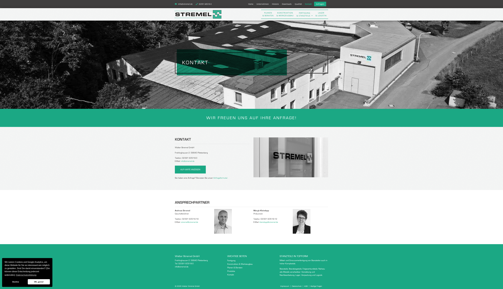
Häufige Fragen (316, 286)
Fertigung (231, 260)
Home (250, 4)
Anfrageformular (220, 178)
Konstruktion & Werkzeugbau (240, 264)
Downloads (287, 4)
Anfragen (320, 4)
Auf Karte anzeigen (190, 169)
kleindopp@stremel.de (268, 222)
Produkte (231, 271)
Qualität (298, 4)
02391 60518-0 (205, 4)
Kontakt (308, 4)
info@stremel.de (185, 4)
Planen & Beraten (234, 268)
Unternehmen (262, 4)
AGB (306, 286)
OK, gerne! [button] (39, 282)
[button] (304, 14)
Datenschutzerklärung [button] (26, 275)
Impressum (284, 286)
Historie (275, 4)
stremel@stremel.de (189, 222)
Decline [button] (15, 282)
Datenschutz (297, 286)
